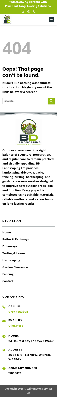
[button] (51, 19)
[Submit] (51, 101)
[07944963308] (34, 11)
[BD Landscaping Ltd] (16, 19)
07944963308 (18, 312)
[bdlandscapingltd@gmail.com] (23, 11)
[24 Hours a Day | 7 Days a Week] (29, 11)
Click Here (15, 326)
